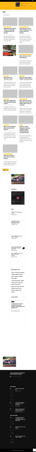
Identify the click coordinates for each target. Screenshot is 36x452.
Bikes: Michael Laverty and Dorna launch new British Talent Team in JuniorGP (26, 103)
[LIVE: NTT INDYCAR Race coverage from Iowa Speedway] (12, 404)
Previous (6, 169)
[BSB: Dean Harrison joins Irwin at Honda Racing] (10, 148)
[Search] (32, 9)
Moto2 (24, 54)
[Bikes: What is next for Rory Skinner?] (26, 49)
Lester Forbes (22, 133)
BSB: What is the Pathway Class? (8, 78)
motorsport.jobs (15, 269)
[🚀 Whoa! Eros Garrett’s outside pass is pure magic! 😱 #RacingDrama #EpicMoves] (18, 300)
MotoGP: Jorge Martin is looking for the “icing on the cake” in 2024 (19, 410)
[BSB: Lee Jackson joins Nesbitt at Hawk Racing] (26, 71)
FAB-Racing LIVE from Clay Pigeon (20, 427)
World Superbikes (29, 54)
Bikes (20, 54)
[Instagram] (29, 1)
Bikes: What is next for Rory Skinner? (25, 56)
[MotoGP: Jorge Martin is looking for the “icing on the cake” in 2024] (12, 410)
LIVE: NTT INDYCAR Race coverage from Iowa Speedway (19, 403)
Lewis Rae (5, 34)
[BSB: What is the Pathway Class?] (10, 71)
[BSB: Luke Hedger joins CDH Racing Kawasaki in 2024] (10, 94)
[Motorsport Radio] (18, 8)
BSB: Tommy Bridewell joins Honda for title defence (10, 128)
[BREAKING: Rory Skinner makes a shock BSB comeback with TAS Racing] (10, 21)
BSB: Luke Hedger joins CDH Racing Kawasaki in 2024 (10, 102)
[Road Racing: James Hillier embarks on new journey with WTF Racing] (26, 21)
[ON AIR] (30, 1)
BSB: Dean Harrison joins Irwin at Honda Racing (9, 157)
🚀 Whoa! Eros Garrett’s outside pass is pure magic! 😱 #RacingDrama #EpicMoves (18, 305)
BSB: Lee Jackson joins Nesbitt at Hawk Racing (26, 78)
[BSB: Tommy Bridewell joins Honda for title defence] (10, 120)
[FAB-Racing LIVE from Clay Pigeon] (12, 430)
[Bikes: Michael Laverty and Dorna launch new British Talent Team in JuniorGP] (26, 94)
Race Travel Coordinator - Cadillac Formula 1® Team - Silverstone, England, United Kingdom (17, 282)
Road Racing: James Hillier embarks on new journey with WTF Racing (26, 31)
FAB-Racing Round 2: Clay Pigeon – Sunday (20, 437)
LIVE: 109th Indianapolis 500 (19, 389)
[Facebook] (27, 1)
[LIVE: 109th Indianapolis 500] (12, 394)
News (25, 54)
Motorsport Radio (18, 390)
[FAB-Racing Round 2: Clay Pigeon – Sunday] (12, 439)
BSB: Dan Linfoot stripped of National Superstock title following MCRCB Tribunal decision (25, 129)
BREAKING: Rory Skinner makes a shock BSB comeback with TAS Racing (10, 31)
